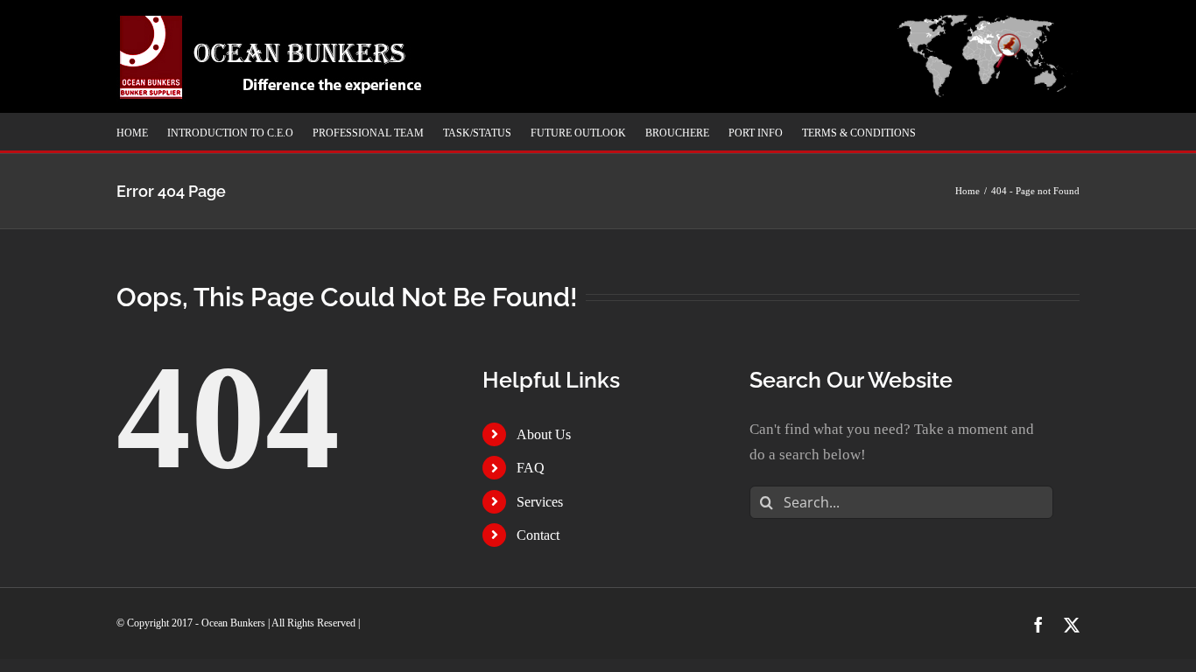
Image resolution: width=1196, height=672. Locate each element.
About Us (544, 434)
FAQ (531, 467)
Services (540, 501)
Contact (538, 535)
